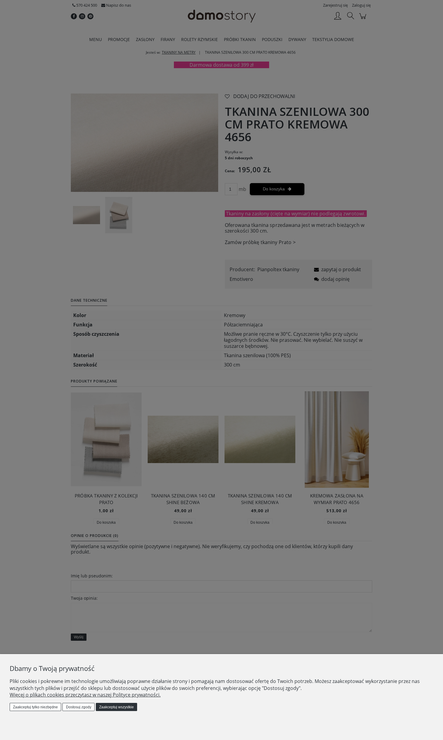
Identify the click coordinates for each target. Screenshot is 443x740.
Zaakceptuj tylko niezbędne (35, 707)
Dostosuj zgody (78, 707)
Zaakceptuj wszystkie (116, 707)
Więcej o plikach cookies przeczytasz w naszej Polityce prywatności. (85, 694)
